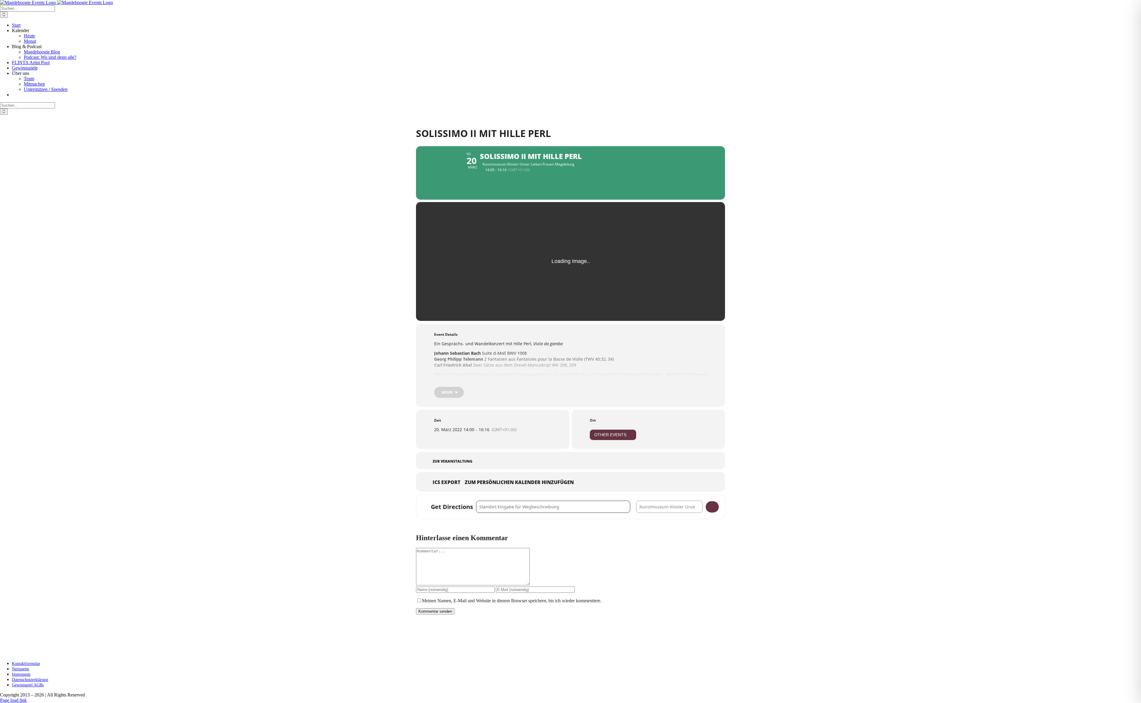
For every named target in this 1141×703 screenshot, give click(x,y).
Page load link (13, 700)
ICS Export (446, 483)
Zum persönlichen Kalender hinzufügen (519, 483)
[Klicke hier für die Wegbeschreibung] (712, 507)
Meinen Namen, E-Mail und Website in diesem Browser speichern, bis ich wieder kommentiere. (511, 600)
